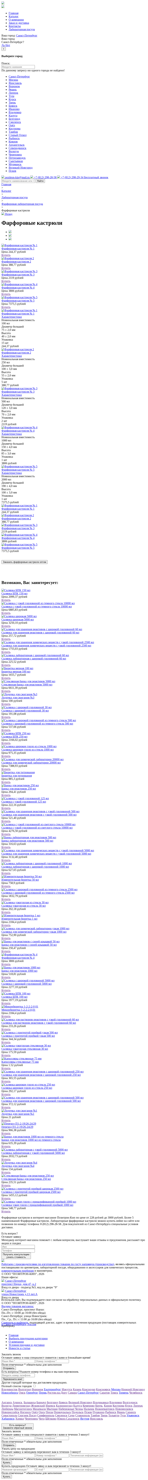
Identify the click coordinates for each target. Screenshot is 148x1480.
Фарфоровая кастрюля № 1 (17, 248)
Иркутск (67, 1389)
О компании (16, 19)
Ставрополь (82, 1415)
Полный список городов (16, 1386)
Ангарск (6, 1402)
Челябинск (135, 1392)
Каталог (14, 16)
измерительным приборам (17, 1270)
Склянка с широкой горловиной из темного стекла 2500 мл (38, 892)
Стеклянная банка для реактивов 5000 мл (26, 684)
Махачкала (39, 1408)
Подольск (78, 1412)
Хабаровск (8, 1418)
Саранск (131, 1412)
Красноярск (103, 1389)
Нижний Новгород (133, 1389)
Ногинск (25, 1412)
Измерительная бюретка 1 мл (19, 918)
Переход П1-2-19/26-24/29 (17, 1126)
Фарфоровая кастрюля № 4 (17, 287)
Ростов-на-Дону (57, 1392)
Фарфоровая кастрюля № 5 (17, 300)
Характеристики (11, 316)
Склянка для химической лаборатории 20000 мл (31, 762)
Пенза (49, 1412)
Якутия (84, 1418)
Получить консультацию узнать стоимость (16, 1255)
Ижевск (50, 1405)
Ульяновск (133, 1415)
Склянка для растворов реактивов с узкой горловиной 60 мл (38, 1022)
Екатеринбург (52, 1389)
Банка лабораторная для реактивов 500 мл (27, 840)
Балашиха (30, 1402)
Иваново (14, 109)
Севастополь (9, 1415)
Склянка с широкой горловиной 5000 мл (26, 983)
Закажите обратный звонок (17, 1426)
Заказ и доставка (19, 22)
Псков (12, 170)
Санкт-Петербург (26, 35)
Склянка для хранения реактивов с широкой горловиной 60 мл (40, 632)
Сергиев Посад (27, 1415)
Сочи (71, 1415)
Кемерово (89, 1405)
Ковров (13, 141)
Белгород (14, 118)
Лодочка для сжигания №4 (17, 1165)
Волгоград (24, 1389)
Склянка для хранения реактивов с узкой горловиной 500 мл (39, 814)
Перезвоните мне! (12, 1379)
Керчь (99, 1405)
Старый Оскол (18, 135)
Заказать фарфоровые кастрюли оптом (24, 562)
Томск (114, 1392)
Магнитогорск (23, 1408)
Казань (77, 1389)
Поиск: (5, 63)
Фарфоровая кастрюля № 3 (17, 274)
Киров (108, 1405)
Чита (42, 1418)
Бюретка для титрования (16, 775)
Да (3, 45)
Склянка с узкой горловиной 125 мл (23, 801)
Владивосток (9, 1389)
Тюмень (124, 1392)
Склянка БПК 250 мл (14, 736)
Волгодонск (130, 1402)
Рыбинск (14, 138)
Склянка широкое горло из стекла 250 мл (26, 1087)
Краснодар (88, 1389)
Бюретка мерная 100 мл (15, 671)
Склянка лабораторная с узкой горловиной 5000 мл (33, 1152)
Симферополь (45, 1415)
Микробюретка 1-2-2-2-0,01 (18, 1009)
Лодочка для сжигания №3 (17, 697)
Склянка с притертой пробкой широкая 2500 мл (30, 1191)
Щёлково (50, 1418)
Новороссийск (10, 1412)
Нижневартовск (105, 1408)
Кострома (14, 128)
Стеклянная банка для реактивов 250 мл (26, 1178)
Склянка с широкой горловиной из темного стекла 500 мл (37, 723)
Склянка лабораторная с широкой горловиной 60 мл (33, 658)
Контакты (15, 26)
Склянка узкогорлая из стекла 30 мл (23, 905)
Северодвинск (17, 148)
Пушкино (99, 1412)
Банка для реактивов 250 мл (18, 788)
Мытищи (52, 1408)
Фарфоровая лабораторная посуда (22, 203)
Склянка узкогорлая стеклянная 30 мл (24, 1048)
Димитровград (21, 1405)
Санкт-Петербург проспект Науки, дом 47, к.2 (18, 1282)
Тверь (12, 102)
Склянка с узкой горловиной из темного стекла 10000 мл (36, 606)
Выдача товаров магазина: (17, 1306)
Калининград (64, 1405)
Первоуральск (62, 1412)
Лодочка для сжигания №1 (17, 1113)
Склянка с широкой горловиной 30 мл (25, 710)
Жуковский (38, 1405)
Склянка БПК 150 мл (14, 593)
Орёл (12, 125)
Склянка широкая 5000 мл (17, 619)
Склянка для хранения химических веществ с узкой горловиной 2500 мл (46, 645)
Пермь (43, 1392)
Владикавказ (101, 1402)
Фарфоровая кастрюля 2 (16, 261)
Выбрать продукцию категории (28, 1338)
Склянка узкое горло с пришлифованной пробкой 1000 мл (37, 1204)
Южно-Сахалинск (68, 1418)
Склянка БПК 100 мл (14, 996)
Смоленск (15, 122)
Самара (72, 1392)
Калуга (13, 115)
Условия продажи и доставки (27, 1344)
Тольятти (113, 1415)
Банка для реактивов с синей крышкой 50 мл (29, 944)
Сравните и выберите (14, 1322)
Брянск (13, 105)
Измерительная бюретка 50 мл (20, 879)
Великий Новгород (20, 167)
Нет (7, 45)
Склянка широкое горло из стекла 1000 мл (27, 749)
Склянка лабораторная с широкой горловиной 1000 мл (35, 866)
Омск (22, 1392)
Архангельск (17, 144)
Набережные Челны (70, 1408)
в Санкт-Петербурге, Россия (18, 1324)
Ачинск (18, 1402)
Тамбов (13, 131)
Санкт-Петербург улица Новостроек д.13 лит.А (19, 1292)
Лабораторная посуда (22, 29)
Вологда (14, 151)
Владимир (15, 112)
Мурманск (15, 164)
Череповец (15, 154)
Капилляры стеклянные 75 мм (20, 1061)
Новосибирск (9, 1392)
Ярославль (15, 83)
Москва (13, 79)
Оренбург (32, 1392)
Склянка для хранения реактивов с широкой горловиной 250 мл (41, 1074)
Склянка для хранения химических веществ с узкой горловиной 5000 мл (46, 853)
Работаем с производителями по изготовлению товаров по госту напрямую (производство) (57, 1264)
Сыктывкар (16, 161)
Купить (5, 255)
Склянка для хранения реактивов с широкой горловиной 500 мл (41, 1100)
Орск (42, 1412)
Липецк (13, 92)
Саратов (105, 1392)
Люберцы (7, 1408)
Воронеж (14, 86)
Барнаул (41, 1402)
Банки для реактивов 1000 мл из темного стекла (31, 1139)
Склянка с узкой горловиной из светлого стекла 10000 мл (37, 827)
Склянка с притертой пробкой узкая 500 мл (28, 1035)
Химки (19, 1418)
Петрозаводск (17, 157)
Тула (11, 96)
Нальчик (89, 1408)
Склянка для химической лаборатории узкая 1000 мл (33, 931)
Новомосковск (124, 1408)
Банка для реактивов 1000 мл (19, 970)
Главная (13, 13)
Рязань (13, 89)
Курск (12, 99)
